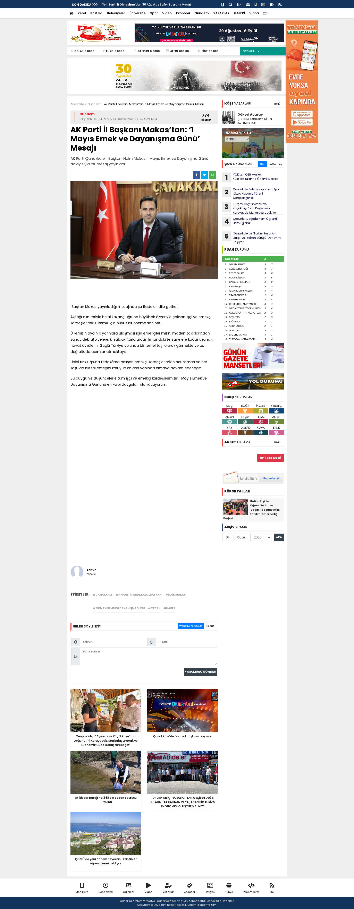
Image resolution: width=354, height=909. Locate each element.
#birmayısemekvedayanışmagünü (119, 608)
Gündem (201, 13)
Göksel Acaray (250, 114)
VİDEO (254, 13)
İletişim (210, 892)
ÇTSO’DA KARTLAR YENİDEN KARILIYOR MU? (254, 121)
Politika (96, 13)
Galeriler (128, 892)
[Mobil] (222, 4)
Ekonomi (183, 13)
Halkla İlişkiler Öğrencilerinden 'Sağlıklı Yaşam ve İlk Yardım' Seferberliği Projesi (251, 509)
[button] (266, 13)
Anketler (189, 892)
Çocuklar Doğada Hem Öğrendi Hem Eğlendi (251, 221)
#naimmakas (176, 595)
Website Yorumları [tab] (190, 626)
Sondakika (106, 892)
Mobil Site (82, 892)
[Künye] (272, 4)
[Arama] (230, 4)
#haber (169, 608)
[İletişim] (239, 4)
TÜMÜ (276, 104)
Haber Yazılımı (207, 905)
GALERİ (239, 13)
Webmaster (251, 892)
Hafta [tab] (272, 164)
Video (167, 13)
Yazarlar (168, 892)
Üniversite (137, 13)
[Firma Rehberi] (248, 4)
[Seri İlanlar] (255, 4)
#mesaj (154, 608)
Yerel (82, 13)
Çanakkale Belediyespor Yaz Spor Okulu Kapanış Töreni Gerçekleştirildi (252, 193)
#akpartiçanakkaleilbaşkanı (139, 595)
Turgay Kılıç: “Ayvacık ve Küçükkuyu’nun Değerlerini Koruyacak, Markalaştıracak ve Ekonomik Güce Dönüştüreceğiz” (249, 208)
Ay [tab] (280, 164)
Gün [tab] (262, 164)
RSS (272, 892)
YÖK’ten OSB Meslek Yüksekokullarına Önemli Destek (251, 177)
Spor (154, 13)
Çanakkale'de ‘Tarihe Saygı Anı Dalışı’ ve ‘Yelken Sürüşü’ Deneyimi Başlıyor (252, 237)
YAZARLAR (221, 13)
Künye (229, 892)
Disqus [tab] (210, 626)
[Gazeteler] (263, 4)
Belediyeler (116, 13)
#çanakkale (102, 595)
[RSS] (280, 4)
